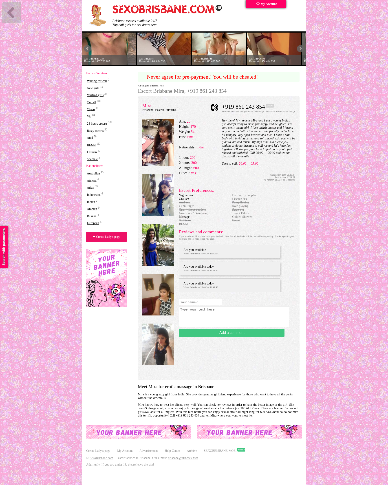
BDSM (91, 145)
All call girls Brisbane (148, 85)
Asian (90, 187)
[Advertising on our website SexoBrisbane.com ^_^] (138, 437)
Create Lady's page (107, 236)
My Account (268, 4)
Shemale (92, 159)
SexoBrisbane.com (101, 458)
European (93, 223)
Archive (192, 450)
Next (300, 48)
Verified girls (95, 95)
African (92, 180)
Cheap (91, 109)
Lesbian (92, 152)
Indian (91, 201)
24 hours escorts (97, 123)
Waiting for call (97, 81)
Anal (90, 137)
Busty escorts (95, 130)
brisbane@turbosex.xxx (183, 458)
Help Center (172, 450)
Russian (92, 216)
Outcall (91, 102)
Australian (93, 173)
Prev (87, 48)
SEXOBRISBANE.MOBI (220, 450)
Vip (89, 116)
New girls (93, 88)
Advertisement (148, 450)
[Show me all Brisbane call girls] (167, 12)
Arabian (92, 209)
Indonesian (94, 194)
